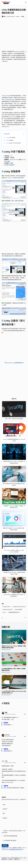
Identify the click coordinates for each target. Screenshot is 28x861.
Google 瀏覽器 (18, 609)
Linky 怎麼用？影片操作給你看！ (13, 143)
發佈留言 (5, 845)
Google (17, 16)
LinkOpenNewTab (9, 99)
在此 (11, 165)
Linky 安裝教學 (9, 140)
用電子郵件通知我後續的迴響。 (11, 836)
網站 (4, 813)
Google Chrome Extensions (19, 606)
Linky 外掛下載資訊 (10, 137)
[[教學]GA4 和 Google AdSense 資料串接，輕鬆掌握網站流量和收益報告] (14, 637)
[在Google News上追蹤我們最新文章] (14, 363)
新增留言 (5, 818)
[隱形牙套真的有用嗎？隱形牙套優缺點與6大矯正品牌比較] (14, 474)
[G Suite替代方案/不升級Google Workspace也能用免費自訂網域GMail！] (14, 682)
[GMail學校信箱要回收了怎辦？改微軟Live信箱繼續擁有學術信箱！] (14, 659)
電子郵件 (5, 809)
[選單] (25, 2)
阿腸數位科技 (17, 859)
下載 (8, 161)
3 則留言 (22, 16)
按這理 (11, 163)
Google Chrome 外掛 (7, 609)
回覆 (25, 714)
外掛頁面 (22, 175)
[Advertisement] (14, 34)
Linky (4, 612)
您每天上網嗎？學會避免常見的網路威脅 (14, 418)
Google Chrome (6, 606)
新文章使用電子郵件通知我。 (10, 840)
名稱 (4, 804)
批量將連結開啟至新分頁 (13, 612)
